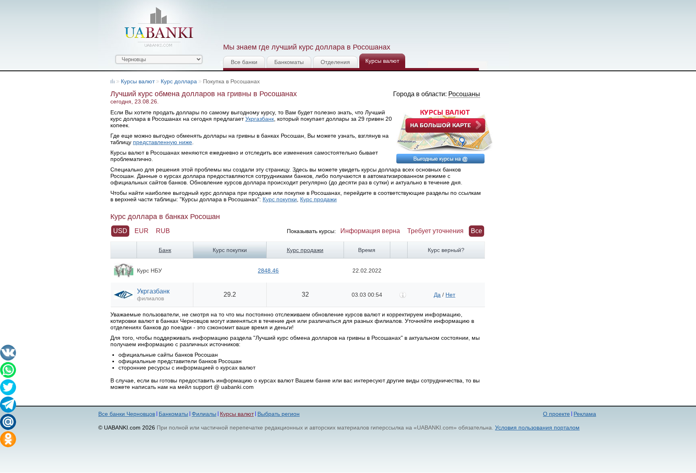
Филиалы (204, 413)
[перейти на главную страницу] (158, 27)
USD (120, 230)
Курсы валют (382, 61)
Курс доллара (179, 81)
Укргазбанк (259, 119)
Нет (450, 294)
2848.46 (268, 270)
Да (437, 294)
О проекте (556, 413)
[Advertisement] (369, 20)
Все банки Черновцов (126, 413)
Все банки (244, 62)
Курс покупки (280, 199)
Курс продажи (318, 199)
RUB (163, 230)
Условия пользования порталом (537, 427)
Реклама (585, 413)
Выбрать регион (278, 413)
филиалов (150, 298)
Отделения (335, 62)
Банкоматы (289, 62)
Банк (165, 250)
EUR (142, 230)
